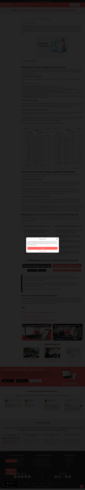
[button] (57, 239)
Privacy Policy (41, 251)
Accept (42, 248)
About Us (45, 251)
